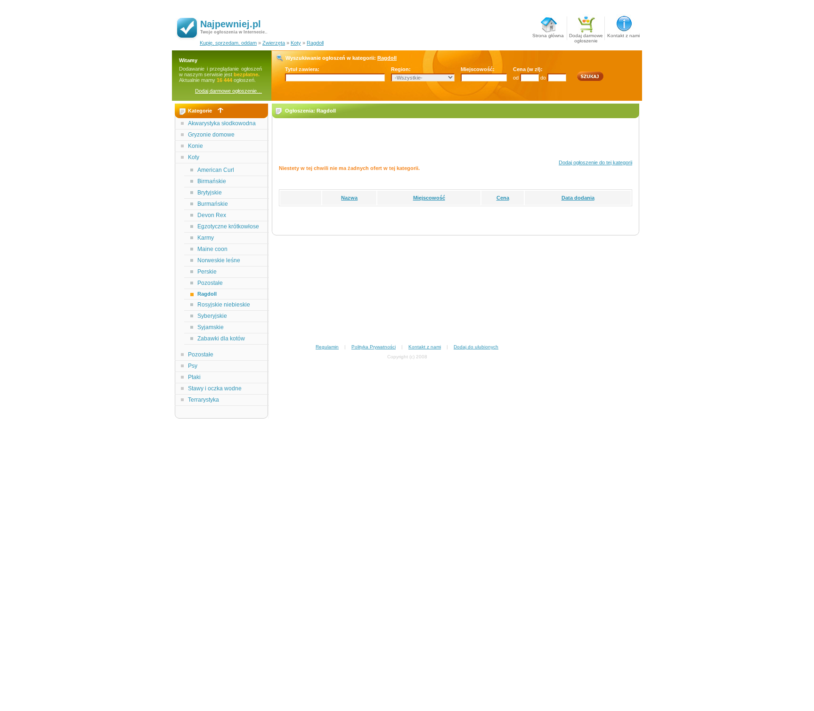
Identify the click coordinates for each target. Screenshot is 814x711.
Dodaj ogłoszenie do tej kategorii (595, 162)
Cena (503, 198)
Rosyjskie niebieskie (223, 304)
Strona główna (548, 35)
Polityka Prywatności (373, 346)
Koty (296, 43)
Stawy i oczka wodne (215, 388)
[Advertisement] (222, 569)
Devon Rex (211, 215)
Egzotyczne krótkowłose (228, 226)
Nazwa (349, 198)
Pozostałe (210, 283)
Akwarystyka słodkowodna (222, 123)
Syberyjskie (212, 316)
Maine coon (212, 249)
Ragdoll (315, 43)
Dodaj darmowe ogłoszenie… (228, 91)
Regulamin (327, 346)
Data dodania (578, 198)
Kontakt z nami (623, 35)
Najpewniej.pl (230, 24)
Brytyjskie (209, 192)
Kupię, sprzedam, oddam (228, 43)
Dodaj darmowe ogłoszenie (586, 36)
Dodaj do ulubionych (476, 346)
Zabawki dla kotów (221, 338)
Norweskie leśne (218, 260)
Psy (192, 366)
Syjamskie (210, 327)
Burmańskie (212, 204)
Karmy (205, 237)
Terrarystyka (203, 399)
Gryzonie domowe (211, 134)
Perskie (207, 271)
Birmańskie (211, 181)
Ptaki (194, 377)
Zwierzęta (273, 43)
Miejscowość (429, 198)
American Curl (215, 170)
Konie (195, 146)
